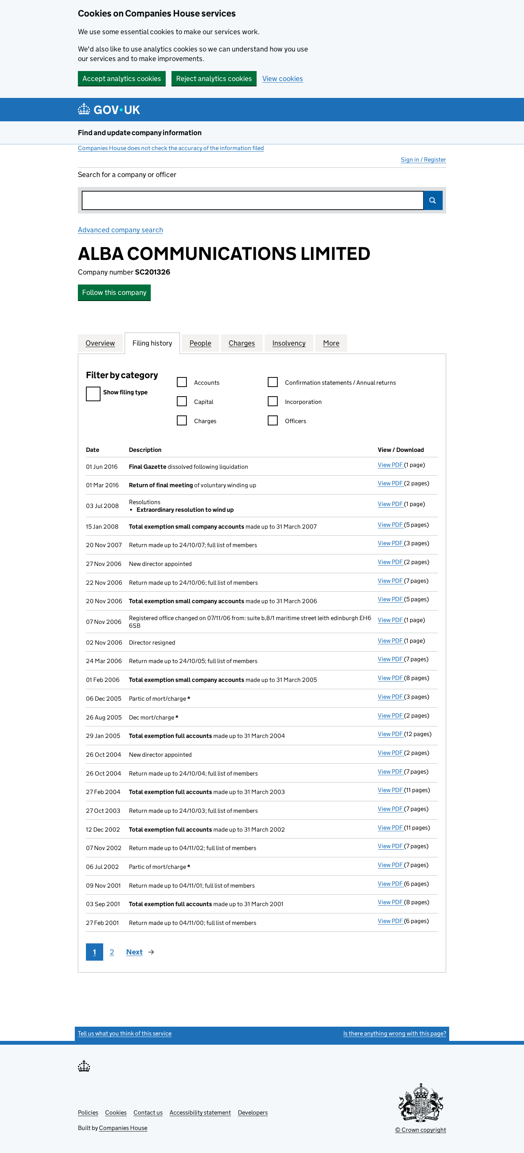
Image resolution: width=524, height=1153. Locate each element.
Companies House (123, 1127)
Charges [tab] (242, 343)
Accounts (206, 382)
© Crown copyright (420, 1129)
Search (433, 200)
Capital (203, 401)
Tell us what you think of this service (124, 1033)
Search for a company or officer (127, 174)
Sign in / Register (423, 159)
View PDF (391, 464)
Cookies (116, 1112)
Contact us (148, 1112)
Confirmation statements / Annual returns (340, 382)
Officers (295, 421)
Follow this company (114, 292)
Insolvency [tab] (289, 343)
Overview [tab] (100, 343)
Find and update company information (140, 132)
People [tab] (200, 343)
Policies (88, 1112)
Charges (205, 421)
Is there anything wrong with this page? (394, 1033)
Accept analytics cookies (121, 78)
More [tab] (331, 343)
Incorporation (303, 401)
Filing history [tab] (152, 343)
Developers (253, 1112)
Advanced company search (120, 229)
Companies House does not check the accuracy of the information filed (171, 148)
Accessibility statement (200, 1112)
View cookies (282, 78)
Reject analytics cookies (214, 78)
